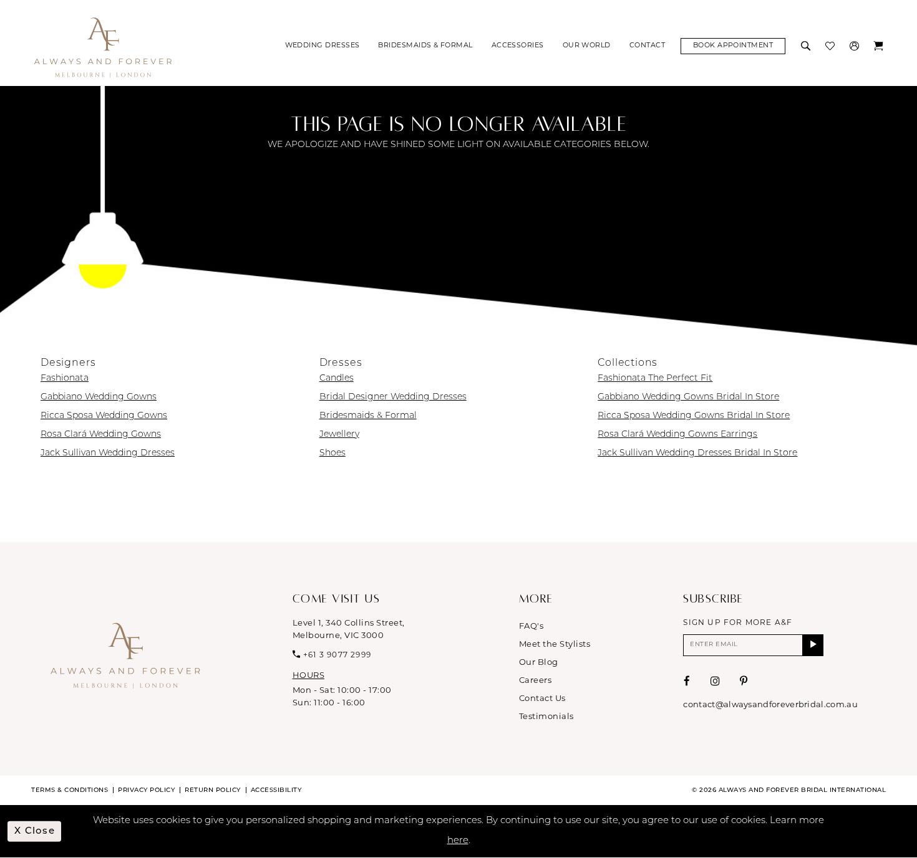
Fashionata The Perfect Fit (655, 378)
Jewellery (339, 434)
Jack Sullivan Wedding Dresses (108, 453)
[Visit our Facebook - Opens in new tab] (687, 681)
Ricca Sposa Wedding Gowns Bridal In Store (694, 416)
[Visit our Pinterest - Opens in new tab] (744, 681)
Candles (336, 378)
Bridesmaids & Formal (368, 416)
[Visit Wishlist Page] (831, 46)
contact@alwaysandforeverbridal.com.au (770, 705)
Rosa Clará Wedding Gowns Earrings (677, 434)
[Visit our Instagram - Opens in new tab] (715, 681)
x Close (34, 831)
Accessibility (276, 790)
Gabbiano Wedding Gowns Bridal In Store (688, 397)
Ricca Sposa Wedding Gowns (104, 416)
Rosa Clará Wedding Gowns (101, 434)
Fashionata (65, 378)
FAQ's (531, 626)
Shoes (332, 453)
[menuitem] (322, 46)
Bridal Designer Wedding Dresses (393, 397)
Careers (535, 681)
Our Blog (538, 663)
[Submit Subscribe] (813, 645)
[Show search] (807, 46)
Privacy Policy (146, 790)
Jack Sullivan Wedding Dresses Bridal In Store (697, 453)
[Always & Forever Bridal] (103, 46)
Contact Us (542, 699)
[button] (855, 46)
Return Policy (213, 790)
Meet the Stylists (555, 645)
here (457, 841)
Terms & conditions (69, 790)
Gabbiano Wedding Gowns (99, 397)
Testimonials (546, 717)
